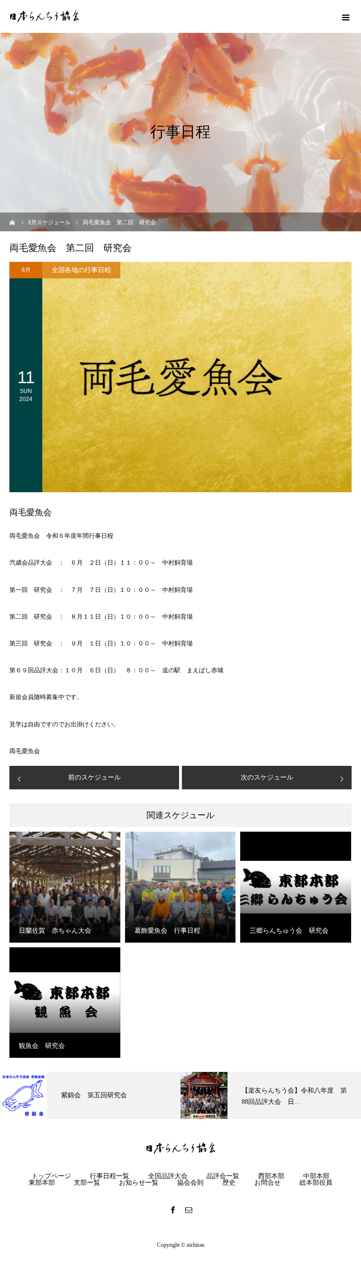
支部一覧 (87, 1183)
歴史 (228, 1183)
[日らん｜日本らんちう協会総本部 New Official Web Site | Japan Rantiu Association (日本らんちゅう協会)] (44, 17)
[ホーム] (12, 221)
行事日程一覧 (109, 1176)
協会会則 (190, 1183)
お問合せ (267, 1183)
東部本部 (42, 1183)
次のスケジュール (267, 777)
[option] (90, 1095)
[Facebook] (172, 1209)
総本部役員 (315, 1183)
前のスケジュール (94, 777)
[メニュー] (344, 16)
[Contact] (188, 1209)
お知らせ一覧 (138, 1183)
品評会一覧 (222, 1176)
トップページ (51, 1176)
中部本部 (316, 1176)
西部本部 (271, 1176)
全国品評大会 (168, 1176)
